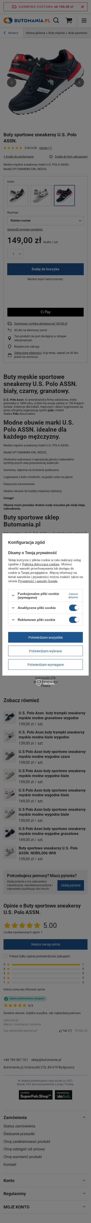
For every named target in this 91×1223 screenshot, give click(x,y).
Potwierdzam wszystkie (45, 637)
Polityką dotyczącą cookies (41, 564)
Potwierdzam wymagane (46, 664)
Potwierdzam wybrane (45, 651)
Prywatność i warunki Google (37, 581)
